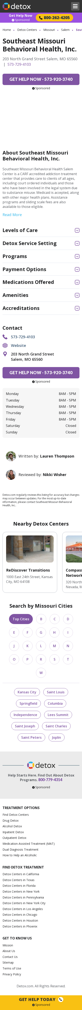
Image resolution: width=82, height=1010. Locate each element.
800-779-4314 (50, 779)
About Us (9, 951)
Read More (12, 214)
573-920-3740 (41, 79)
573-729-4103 (19, 64)
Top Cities (21, 619)
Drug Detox (11, 820)
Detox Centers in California (21, 874)
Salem (65, 30)
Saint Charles (56, 726)
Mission (8, 945)
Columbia (55, 703)
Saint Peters (31, 737)
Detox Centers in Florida (19, 886)
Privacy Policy (12, 974)
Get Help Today (38, 999)
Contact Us (10, 957)
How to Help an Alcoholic (20, 855)
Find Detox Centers (16, 815)
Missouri (49, 30)
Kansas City (27, 692)
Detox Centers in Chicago (20, 915)
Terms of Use (12, 968)
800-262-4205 (57, 17)
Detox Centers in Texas (18, 880)
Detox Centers (27, 30)
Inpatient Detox (13, 832)
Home (7, 30)
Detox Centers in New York (21, 891)
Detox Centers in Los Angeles (23, 909)
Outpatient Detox (14, 838)
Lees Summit (58, 714)
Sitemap (8, 962)
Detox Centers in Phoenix (20, 926)
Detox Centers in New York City (24, 903)
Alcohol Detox (12, 826)
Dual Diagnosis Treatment (20, 849)
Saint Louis (56, 692)
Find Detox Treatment (23, 867)
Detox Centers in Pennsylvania (23, 897)
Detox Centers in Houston (20, 920)
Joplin (56, 737)
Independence (25, 714)
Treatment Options (21, 807)
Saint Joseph (25, 726)
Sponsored (22, 19)
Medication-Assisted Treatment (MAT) (29, 844)
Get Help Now (20, 15)
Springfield (28, 703)
